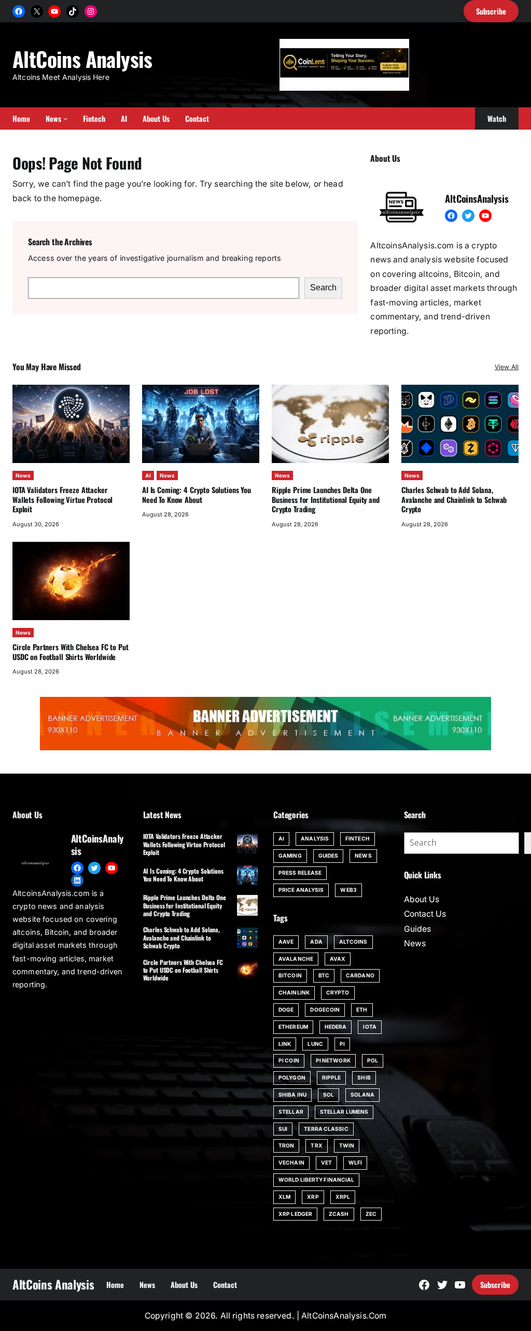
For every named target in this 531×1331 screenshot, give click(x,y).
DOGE (286, 1009)
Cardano (360, 975)
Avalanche (295, 959)
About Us (421, 899)
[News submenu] (65, 118)
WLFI (355, 1162)
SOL (328, 1094)
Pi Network (333, 1060)
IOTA (369, 1027)
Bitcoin (290, 975)
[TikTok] (72, 11)
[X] (37, 11)
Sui (282, 1129)
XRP (312, 1197)
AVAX (337, 959)
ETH (361, 1009)
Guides (328, 855)
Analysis (315, 838)
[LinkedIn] (77, 880)
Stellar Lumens (344, 1112)
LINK (284, 1044)
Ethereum (293, 1027)
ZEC (371, 1214)
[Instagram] (91, 11)
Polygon (291, 1077)
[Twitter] (468, 215)
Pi (342, 1044)
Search (323, 287)
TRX (316, 1145)
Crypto (338, 992)
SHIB (363, 1077)
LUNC (315, 1044)
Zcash (339, 1214)
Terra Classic (326, 1129)
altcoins (353, 941)
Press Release (300, 873)
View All (507, 367)
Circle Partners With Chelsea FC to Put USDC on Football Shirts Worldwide (70, 651)
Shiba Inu (292, 1094)
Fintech (357, 838)
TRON (286, 1145)
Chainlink (294, 992)
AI (148, 475)
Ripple (331, 1077)
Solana (362, 1094)
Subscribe (495, 1284)
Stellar (290, 1112)
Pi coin (288, 1060)
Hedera (336, 1027)
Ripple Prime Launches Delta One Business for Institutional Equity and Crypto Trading (326, 499)
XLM (284, 1197)
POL (372, 1060)
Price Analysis (301, 890)
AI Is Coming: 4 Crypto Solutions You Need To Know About (196, 494)
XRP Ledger (295, 1214)
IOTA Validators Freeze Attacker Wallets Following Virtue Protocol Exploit (62, 499)
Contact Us (425, 914)
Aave (286, 941)
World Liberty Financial (316, 1179)
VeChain (291, 1162)
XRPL (343, 1197)
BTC (323, 975)
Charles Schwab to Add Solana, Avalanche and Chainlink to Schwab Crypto (454, 499)
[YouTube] (54, 11)
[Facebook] (18, 11)
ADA (316, 941)
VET (326, 1162)
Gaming (290, 855)
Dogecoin (325, 1009)
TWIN (346, 1145)
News (23, 475)
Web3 (348, 890)
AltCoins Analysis (82, 59)
